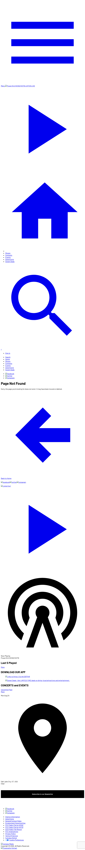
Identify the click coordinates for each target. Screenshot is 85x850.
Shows (7, 253)
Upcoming (5, 690)
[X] (8, 376)
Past (10, 690)
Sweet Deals (9, 261)
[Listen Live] (42, 528)
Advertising (9, 259)
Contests (8, 255)
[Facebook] (9, 374)
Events (8, 257)
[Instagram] (10, 378)
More (3, 667)
